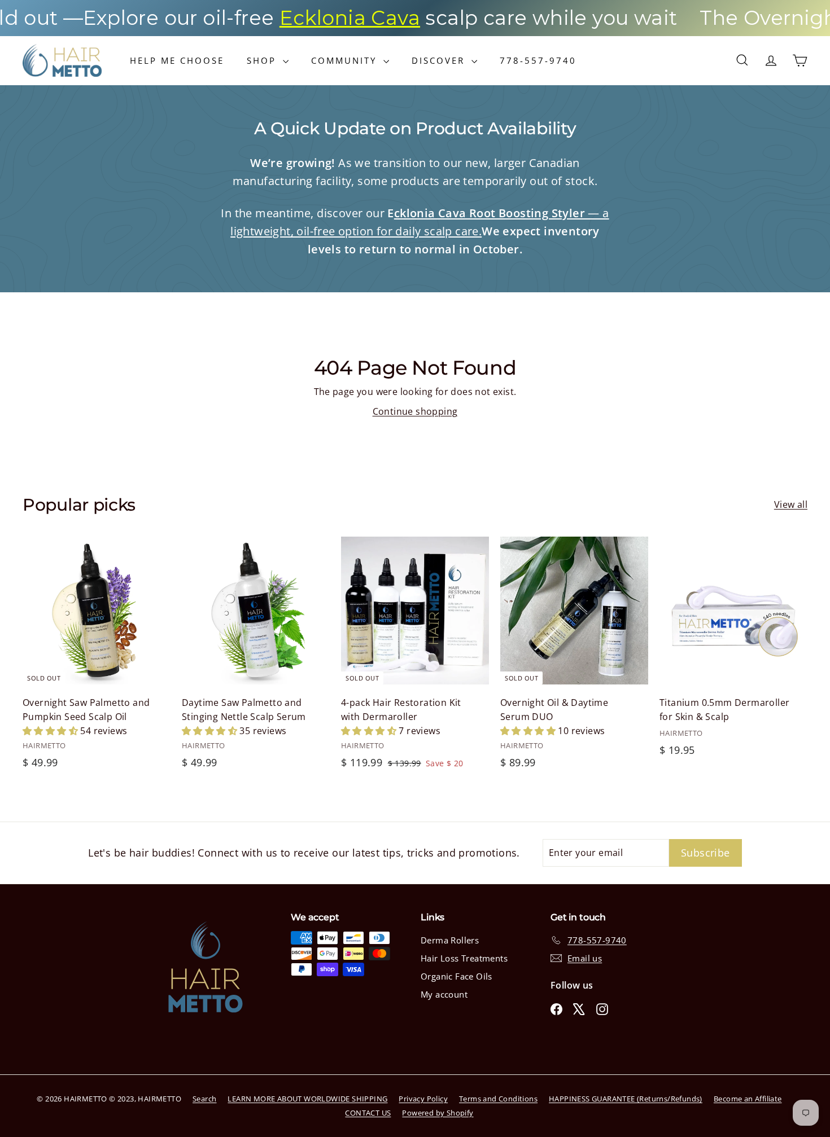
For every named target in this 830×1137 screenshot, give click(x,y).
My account (444, 994)
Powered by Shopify (437, 1113)
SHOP (263, 60)
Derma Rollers (450, 940)
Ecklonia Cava (311, 18)
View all (790, 504)
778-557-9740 (538, 60)
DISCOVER (440, 60)
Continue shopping (415, 411)
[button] (51, 731)
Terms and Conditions (498, 1099)
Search (204, 1099)
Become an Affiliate (748, 1099)
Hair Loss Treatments (464, 958)
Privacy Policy (423, 1099)
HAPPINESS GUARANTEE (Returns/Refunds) (625, 1099)
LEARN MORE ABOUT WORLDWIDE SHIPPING (307, 1099)
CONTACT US (368, 1113)
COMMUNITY (346, 60)
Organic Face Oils (456, 976)
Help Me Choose (177, 60)
